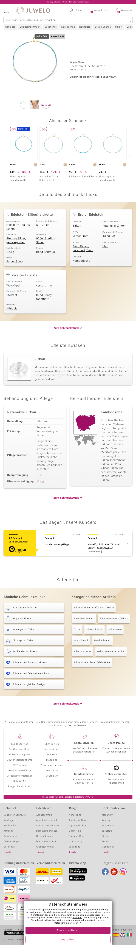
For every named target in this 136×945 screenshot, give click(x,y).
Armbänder (10, 825)
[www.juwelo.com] (122, 935)
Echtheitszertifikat (19, 749)
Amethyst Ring (77, 820)
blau (105, 246)
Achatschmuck (44, 815)
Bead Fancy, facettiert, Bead (83, 248)
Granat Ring (76, 841)
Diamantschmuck (46, 841)
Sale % (119, 27)
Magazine (51, 760)
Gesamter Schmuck (15, 815)
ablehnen (77, 917)
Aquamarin (108, 825)
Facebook (105, 871)
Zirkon (77, 226)
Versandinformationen (20, 776)
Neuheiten (85, 27)
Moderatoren (51, 749)
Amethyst (107, 820)
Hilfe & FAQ (19, 781)
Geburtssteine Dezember (111, 651)
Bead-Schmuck (46, 252)
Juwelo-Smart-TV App (19, 770)
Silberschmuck (94, 629)
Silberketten (115, 629)
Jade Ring (74, 847)
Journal (50, 776)
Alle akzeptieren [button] (68, 930)
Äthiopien (12, 308)
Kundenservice (19, 744)
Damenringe (11, 836)
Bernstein (107, 831)
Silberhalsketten (82, 651)
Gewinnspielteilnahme (19, 760)
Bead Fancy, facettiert (44, 297)
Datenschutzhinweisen (66, 923)
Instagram (123, 871)
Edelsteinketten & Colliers (114, 618)
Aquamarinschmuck (47, 825)
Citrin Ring (75, 831)
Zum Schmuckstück (66, 328)
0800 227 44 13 (84, 783)
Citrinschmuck (44, 836)
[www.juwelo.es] (116, 935)
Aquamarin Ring (78, 825)
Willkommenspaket (20, 754)
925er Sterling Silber (45, 240)
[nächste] (129, 155)
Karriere (8, 930)
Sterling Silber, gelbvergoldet (16, 240)
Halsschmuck (81, 640)
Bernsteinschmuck (47, 831)
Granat (105, 841)
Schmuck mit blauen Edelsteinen (91, 662)
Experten (52, 754)
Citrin (105, 836)
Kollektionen (68, 27)
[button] (6, 10)
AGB (20, 930)
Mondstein (108, 847)
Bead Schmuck (102, 640)
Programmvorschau (51, 765)
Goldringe (9, 847)
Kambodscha (81, 261)
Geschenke (50, 27)
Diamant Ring (76, 836)
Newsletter (52, 770)
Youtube (114, 871)
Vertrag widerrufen (17, 933)
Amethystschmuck (47, 820)
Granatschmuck (45, 847)
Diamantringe (11, 841)
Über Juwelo (52, 744)
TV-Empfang (20, 765)
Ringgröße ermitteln (19, 786)
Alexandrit (107, 815)
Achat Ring (75, 815)
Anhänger (9, 820)
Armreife (9, 831)
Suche (129, 20)
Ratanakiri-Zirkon (114, 226)
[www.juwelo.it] (129, 935)
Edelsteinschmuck (30, 27)
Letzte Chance (103, 27)
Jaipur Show (14, 261)
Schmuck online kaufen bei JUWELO (93, 607)
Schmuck (10, 27)
